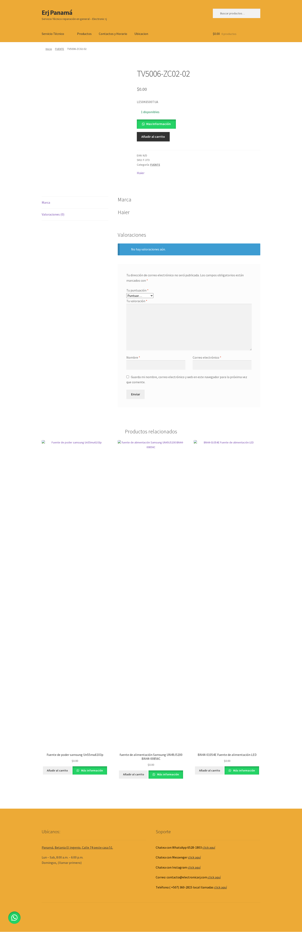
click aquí (208, 847)
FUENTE (59, 49)
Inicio (49, 49)
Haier (140, 173)
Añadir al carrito (153, 136)
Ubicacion (141, 34)
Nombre (133, 357)
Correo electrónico (207, 357)
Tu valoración (136, 301)
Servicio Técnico (53, 34)
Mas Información (158, 124)
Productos (84, 34)
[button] (156, 124)
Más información (92, 770)
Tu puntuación (137, 290)
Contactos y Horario (113, 34)
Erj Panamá (57, 12)
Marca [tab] (46, 202)
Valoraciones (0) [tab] (53, 214)
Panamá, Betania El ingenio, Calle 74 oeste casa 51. (77, 847)
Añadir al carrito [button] (57, 770)
